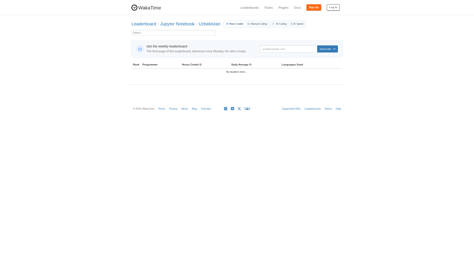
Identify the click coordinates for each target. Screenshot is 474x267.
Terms (161, 108)
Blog (194, 108)
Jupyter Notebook (177, 23)
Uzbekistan (209, 23)
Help (338, 108)
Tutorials (206, 108)
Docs (297, 7)
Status (328, 108)
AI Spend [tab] (298, 23)
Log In (333, 7)
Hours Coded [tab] (236, 23)
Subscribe (326, 48)
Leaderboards (249, 7)
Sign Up (314, 7)
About (184, 108)
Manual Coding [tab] (259, 23)
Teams (268, 7)
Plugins (283, 7)
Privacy (173, 108)
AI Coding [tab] (281, 23)
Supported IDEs (291, 108)
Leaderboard (143, 23)
